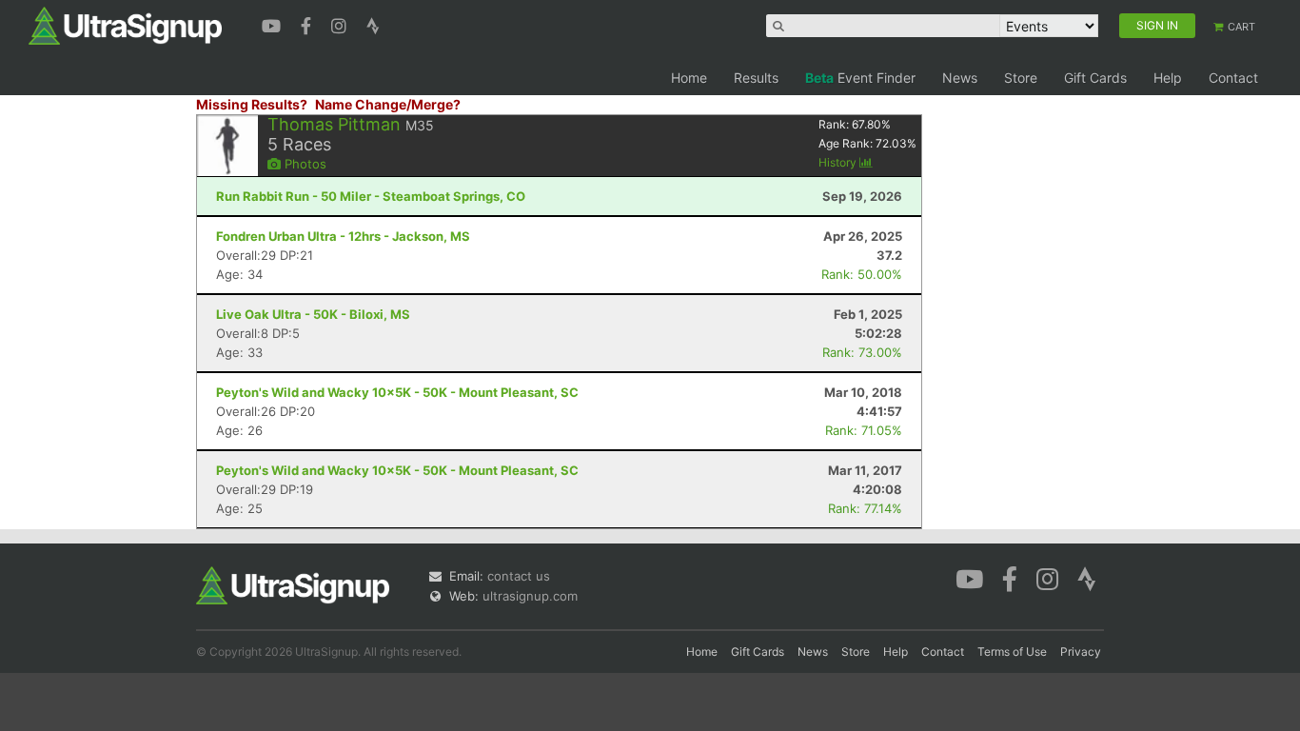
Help (1167, 77)
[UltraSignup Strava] (373, 23)
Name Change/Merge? (388, 104)
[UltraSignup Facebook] (308, 23)
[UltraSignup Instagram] (341, 23)
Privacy (1080, 651)
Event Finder (860, 77)
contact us (518, 575)
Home (689, 77)
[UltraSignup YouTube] (273, 23)
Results (756, 77)
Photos (303, 163)
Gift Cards (1095, 77)
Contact (1233, 77)
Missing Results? (251, 104)
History (838, 162)
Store (1020, 77)
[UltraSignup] (125, 24)
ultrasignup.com (530, 595)
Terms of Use (1012, 651)
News (959, 77)
